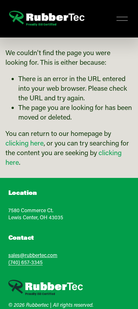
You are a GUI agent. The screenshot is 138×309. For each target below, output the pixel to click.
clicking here (24, 142)
